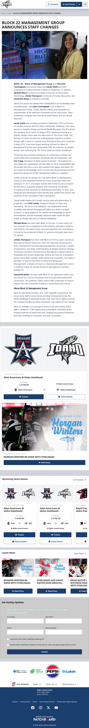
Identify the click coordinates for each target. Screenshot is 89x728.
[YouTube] (56, 708)
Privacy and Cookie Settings (67, 702)
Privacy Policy (25, 702)
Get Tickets (70, 4)
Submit (44, 652)
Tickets (25, 397)
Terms (34, 702)
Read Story (45, 462)
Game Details (67, 397)
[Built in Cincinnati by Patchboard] (44, 718)
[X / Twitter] (48, 708)
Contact (15, 702)
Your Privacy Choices (47, 702)
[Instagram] (41, 708)
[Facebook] (33, 708)
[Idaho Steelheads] (6, 4)
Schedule (54, 4)
